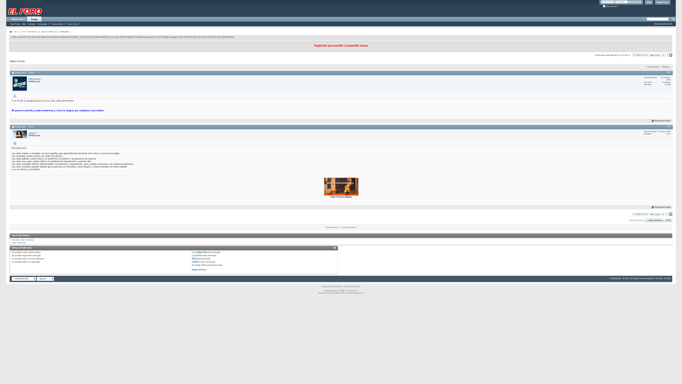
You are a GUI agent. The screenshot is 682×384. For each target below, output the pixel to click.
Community (42, 24)
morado (15, 240)
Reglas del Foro (199, 270)
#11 (669, 72)
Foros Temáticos (29, 32)
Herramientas (652, 67)
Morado (21, 61)
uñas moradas (26, 240)
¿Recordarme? (611, 6)
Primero (656, 55)
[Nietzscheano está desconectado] (20, 83)
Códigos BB (200, 252)
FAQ (24, 24)
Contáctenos (615, 278)
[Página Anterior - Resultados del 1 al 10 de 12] (663, 55)
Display (665, 67)
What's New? (18, 19)
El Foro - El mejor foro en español (638, 278)
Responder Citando (663, 121)
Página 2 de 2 (641, 55)
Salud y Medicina (49, 32)
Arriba (668, 221)
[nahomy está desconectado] (20, 134)
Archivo (659, 278)
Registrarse (663, 2)
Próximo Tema (348, 227)
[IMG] (194, 259)
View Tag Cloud (19, 243)
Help (649, 2)
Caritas (198, 255)
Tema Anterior (333, 227)
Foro (15, 32)
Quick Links (72, 24)
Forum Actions (57, 24)
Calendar (31, 24)
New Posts (15, 24)
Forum (34, 19)
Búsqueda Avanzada (663, 24)
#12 (669, 127)
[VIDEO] (195, 262)
